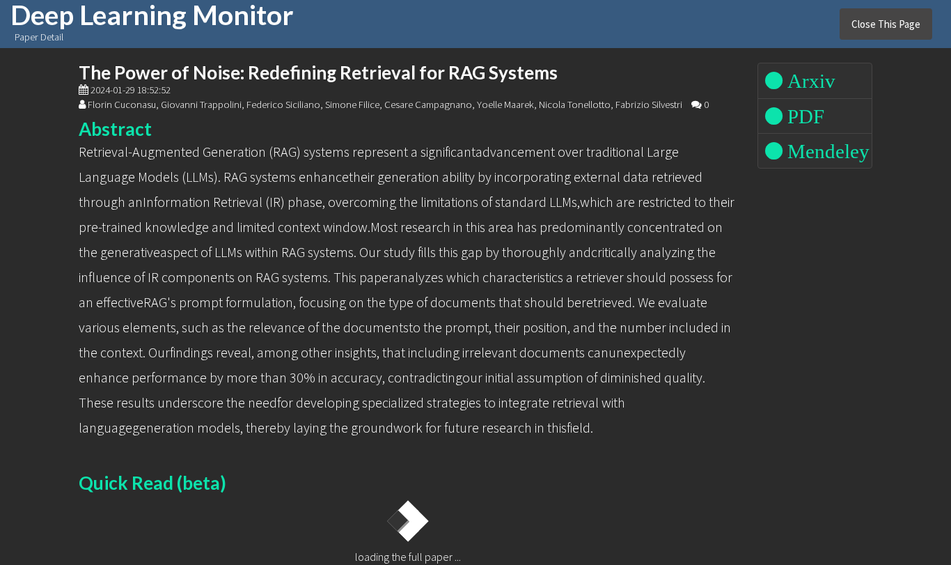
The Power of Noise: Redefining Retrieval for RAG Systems (318, 72)
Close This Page (885, 24)
